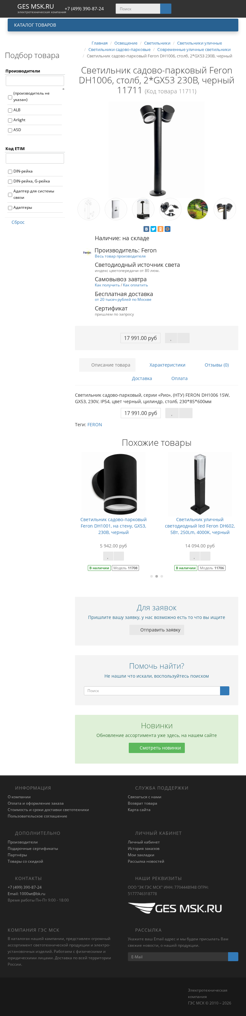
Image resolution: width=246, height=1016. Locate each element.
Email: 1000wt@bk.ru (26, 893)
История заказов (144, 848)
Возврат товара (142, 803)
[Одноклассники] (160, 229)
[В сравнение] (183, 338)
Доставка (141, 378)
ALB (16, 110)
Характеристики (166, 365)
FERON (94, 424)
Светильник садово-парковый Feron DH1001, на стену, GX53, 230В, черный (113, 525)
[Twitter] (153, 229)
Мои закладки (141, 855)
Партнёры (17, 855)
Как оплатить (135, 284)
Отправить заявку (159, 630)
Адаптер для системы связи (33, 194)
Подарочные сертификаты (33, 848)
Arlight (19, 120)
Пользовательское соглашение (37, 816)
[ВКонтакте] (146, 229)
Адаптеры (22, 207)
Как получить (107, 284)
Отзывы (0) (216, 365)
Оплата (179, 378)
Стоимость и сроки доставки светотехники (48, 809)
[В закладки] (171, 338)
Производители (23, 842)
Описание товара (110, 365)
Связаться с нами (144, 797)
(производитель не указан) (31, 96)
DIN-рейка (23, 171)
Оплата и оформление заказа (36, 803)
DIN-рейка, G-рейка (31, 181)
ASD (17, 129)
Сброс (18, 222)
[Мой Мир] (167, 229)
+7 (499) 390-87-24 (25, 887)
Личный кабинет (144, 842)
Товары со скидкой (25, 861)
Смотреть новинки (159, 748)
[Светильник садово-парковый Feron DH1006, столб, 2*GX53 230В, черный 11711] (156, 150)
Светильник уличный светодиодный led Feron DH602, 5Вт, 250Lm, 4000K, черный (200, 525)
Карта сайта (139, 809)
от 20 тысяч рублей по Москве (123, 299)
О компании (19, 797)
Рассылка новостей (146, 861)
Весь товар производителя (120, 255)
